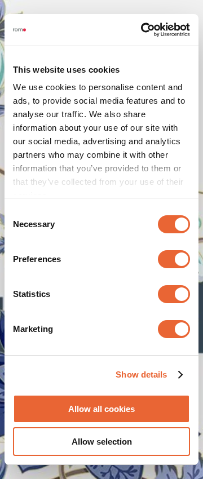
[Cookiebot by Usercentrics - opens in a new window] (143, 30)
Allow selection (102, 441)
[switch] (174, 259)
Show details (141, 374)
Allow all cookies (101, 409)
